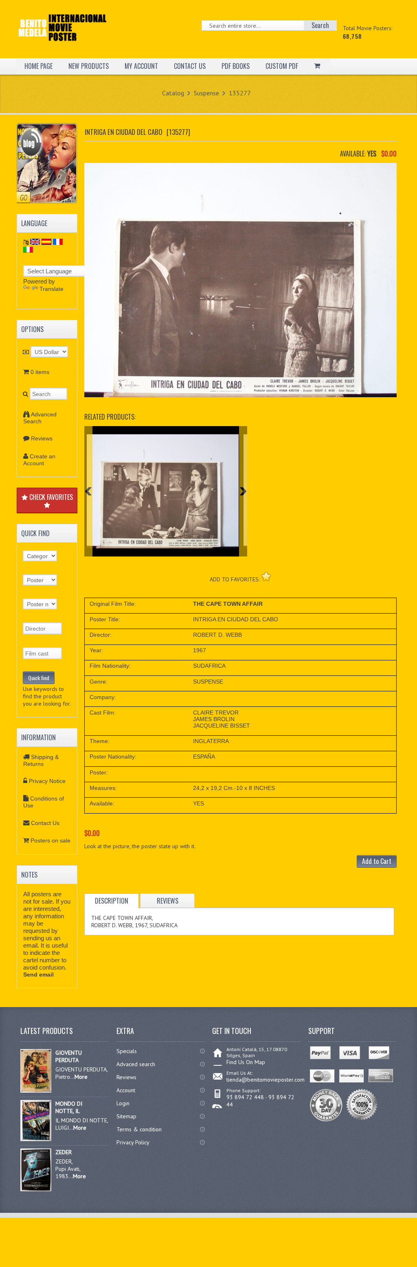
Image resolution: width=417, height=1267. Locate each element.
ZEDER (63, 1152)
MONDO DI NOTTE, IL (68, 1107)
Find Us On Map (245, 1062)
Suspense (206, 93)
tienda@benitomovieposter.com (265, 1079)
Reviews (42, 438)
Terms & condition (139, 1129)
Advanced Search (40, 418)
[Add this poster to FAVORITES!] (266, 576)
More (81, 1076)
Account (125, 1090)
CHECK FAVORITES (50, 497)
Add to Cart (376, 861)
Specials (126, 1051)
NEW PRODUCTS (88, 66)
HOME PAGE (38, 66)
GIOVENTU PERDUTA (68, 1056)
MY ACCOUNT (141, 66)
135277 (240, 93)
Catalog (173, 93)
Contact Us (45, 823)
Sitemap (126, 1116)
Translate (52, 289)
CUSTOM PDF (282, 66)
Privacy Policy (132, 1142)
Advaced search (135, 1064)
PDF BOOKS (236, 66)
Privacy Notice (47, 781)
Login (122, 1103)
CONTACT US (190, 66)
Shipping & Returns (41, 760)
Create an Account (39, 459)
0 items (40, 372)
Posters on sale (50, 840)
